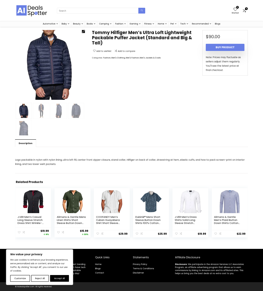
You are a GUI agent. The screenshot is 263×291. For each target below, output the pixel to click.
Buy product (225, 47)
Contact (99, 272)
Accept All (59, 278)
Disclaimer (138, 272)
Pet (172, 23)
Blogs (217, 23)
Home (161, 23)
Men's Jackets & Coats (150, 57)
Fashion (119, 23)
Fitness (148, 23)
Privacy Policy (140, 264)
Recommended (200, 23)
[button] (83, 31)
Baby (64, 23)
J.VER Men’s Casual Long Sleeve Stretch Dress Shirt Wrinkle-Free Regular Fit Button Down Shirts (32, 223)
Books (90, 23)
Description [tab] (25, 143)
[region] (39, 267)
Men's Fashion (132, 57)
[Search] (141, 11)
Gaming (134, 23)
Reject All (40, 278)
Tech (183, 23)
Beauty (77, 23)
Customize (20, 278)
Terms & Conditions (143, 268)
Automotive (49, 23)
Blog (97, 268)
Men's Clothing (118, 57)
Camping (104, 23)
